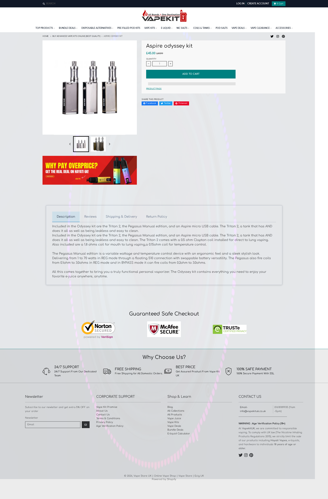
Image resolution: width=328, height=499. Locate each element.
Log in (240, 3)
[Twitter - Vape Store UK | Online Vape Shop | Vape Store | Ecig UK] (272, 36)
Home (46, 36)
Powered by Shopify (164, 479)
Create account (258, 3)
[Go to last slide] (70, 144)
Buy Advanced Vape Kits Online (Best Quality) (76, 36)
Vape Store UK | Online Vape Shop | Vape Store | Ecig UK (169, 476)
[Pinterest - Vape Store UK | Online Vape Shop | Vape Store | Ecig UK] (283, 36)
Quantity (151, 59)
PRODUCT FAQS (154, 89)
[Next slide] (109, 144)
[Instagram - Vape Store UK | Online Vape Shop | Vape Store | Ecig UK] (278, 36)
